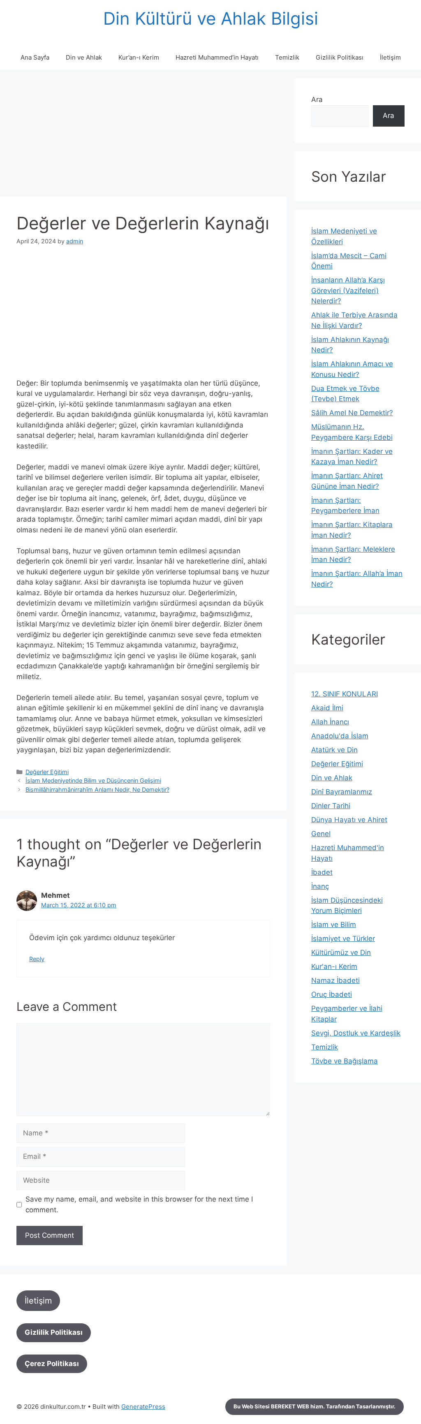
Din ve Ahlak (84, 57)
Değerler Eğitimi (47, 771)
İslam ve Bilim (333, 924)
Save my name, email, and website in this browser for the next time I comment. (139, 1204)
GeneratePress (143, 1406)
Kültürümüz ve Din (341, 952)
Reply (36, 958)
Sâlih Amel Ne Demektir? (352, 413)
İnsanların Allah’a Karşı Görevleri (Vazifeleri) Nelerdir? (348, 290)
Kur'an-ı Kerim (334, 966)
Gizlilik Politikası (339, 57)
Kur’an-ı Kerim (138, 57)
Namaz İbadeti (335, 980)
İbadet (322, 872)
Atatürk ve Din (334, 750)
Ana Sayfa (35, 57)
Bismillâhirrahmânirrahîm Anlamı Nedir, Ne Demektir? (97, 789)
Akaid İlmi (327, 708)
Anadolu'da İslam (339, 736)
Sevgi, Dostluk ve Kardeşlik (355, 1033)
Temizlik (287, 57)
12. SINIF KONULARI (344, 694)
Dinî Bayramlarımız (341, 792)
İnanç (320, 886)
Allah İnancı (330, 722)
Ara (317, 99)
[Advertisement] (143, 135)
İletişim (390, 57)
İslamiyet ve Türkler (343, 938)
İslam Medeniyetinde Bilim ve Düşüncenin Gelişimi (93, 780)
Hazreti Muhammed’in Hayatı (217, 57)
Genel (321, 834)
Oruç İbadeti (331, 994)
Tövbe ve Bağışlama (344, 1061)
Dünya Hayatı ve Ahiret (349, 820)
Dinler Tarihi (330, 806)
